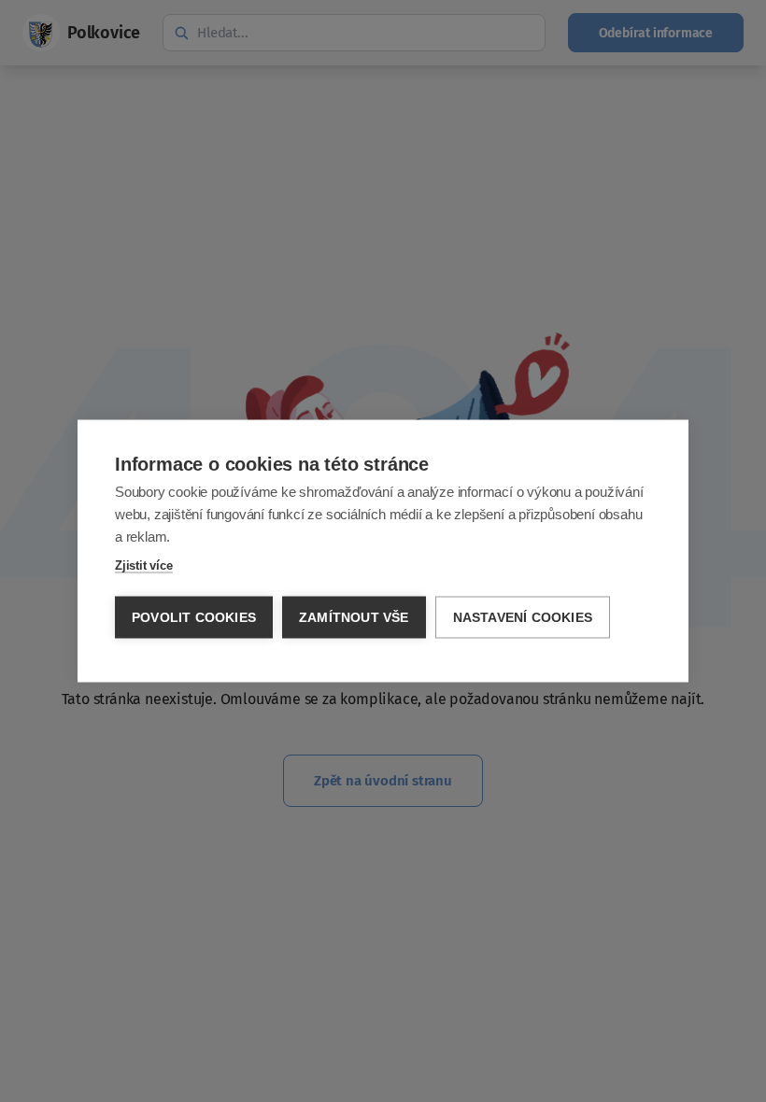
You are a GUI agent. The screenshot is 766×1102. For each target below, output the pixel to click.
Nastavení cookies (522, 618)
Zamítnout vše (354, 618)
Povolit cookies (194, 618)
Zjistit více (144, 565)
